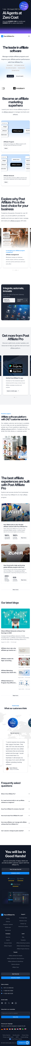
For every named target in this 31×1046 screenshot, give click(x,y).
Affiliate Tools (15, 967)
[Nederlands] (17, 1029)
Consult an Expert (15, 977)
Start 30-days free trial (15, 869)
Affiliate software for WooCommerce (15, 958)
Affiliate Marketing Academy (23, 943)
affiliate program (15, 221)
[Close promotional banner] (29, 2)
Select (5, 148)
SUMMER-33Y (7, 23)
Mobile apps (8, 927)
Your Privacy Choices (17, 1039)
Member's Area (23, 920)
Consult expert (19, 76)
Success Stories (8, 943)
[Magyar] (12, 1029)
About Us (8, 937)
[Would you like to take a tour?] (15, 375)
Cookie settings (24, 1037)
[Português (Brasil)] (23, 1029)
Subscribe (15, 1017)
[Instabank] (15, 88)
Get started (10, 76)
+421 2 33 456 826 (8, 987)
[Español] (7, 1029)
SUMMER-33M (12, 21)
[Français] (10, 1029)
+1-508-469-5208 (8, 993)
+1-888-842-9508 (8, 990)
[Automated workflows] (15, 248)
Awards (8, 940)
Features (8, 921)
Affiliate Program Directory (23, 948)
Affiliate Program (8, 945)
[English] (4, 1029)
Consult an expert (20, 300)
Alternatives (8, 930)
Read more (15, 695)
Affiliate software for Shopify (15, 955)
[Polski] (20, 1029)
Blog (23, 937)
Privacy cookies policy (8, 1037)
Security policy (16, 1035)
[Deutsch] (2, 1029)
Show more (15, 589)
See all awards (14, 733)
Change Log (23, 923)
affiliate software (6, 429)
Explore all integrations (7, 300)
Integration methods (8, 924)
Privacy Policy (25, 1035)
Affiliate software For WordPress (15, 961)
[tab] (12, 270)
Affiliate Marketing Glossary (23, 945)
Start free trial (15, 974)
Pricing (8, 918)
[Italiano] (15, 1029)
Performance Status (23, 926)
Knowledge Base (23, 917)
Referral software (15, 964)
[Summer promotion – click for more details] (15, 16)
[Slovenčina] (25, 1029)
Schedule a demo (15, 873)
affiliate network (8, 112)
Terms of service (6, 1035)
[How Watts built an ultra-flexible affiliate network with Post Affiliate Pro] (15, 522)
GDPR (17, 1037)
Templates (23, 940)
